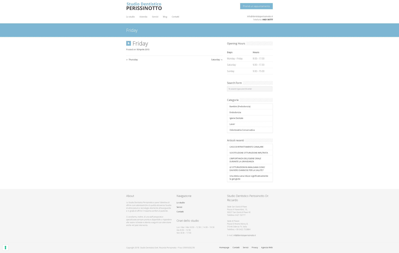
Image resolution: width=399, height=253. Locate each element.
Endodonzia (235, 112)
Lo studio (130, 16)
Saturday (216, 59)
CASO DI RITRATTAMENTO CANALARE (246, 146)
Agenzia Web (267, 247)
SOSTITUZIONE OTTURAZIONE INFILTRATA (249, 152)
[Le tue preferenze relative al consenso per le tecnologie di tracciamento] (5, 248)
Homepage (224, 247)
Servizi (155, 16)
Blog (165, 16)
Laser (232, 124)
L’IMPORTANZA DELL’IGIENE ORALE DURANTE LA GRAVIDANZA (245, 160)
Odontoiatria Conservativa (242, 130)
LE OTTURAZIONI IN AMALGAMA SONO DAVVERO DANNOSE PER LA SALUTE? (247, 169)
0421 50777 (267, 19)
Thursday (132, 59)
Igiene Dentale (236, 118)
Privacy (255, 247)
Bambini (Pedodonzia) (240, 106)
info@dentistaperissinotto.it (260, 16)
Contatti (175, 16)
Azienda (143, 16)
